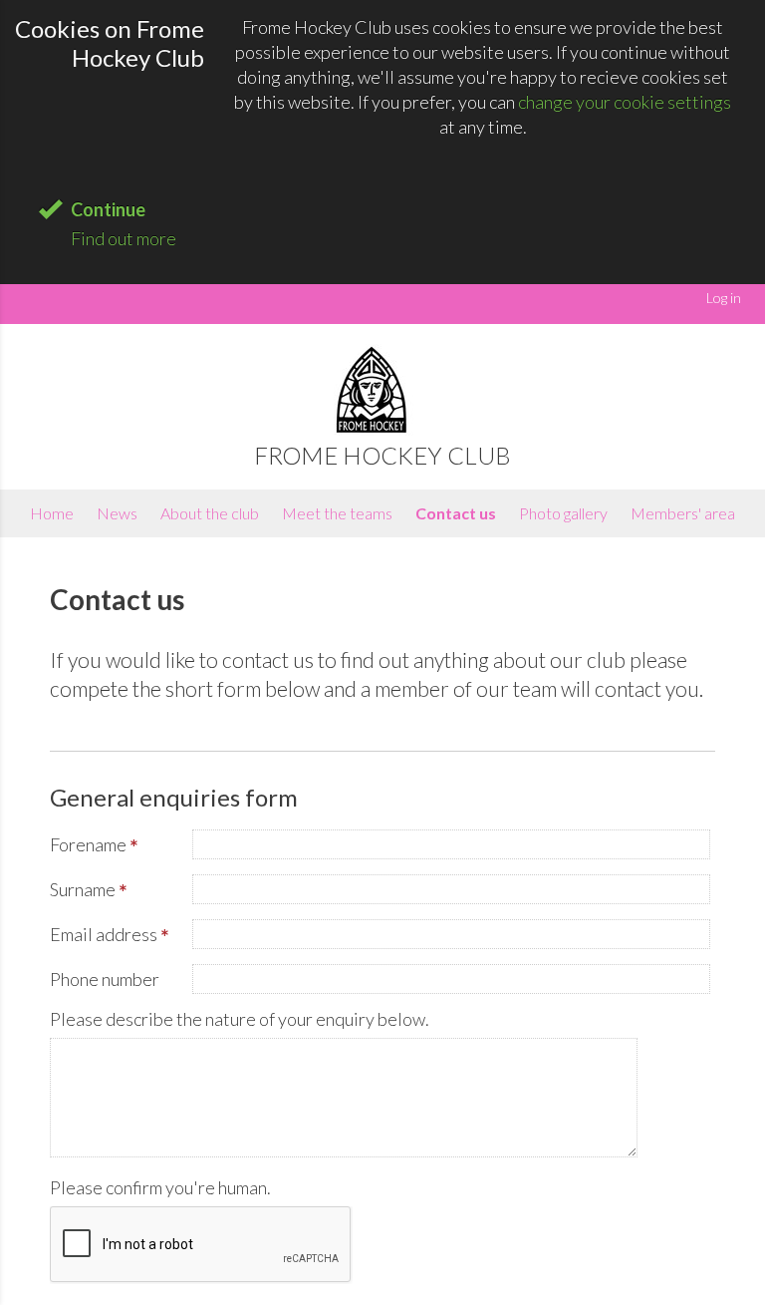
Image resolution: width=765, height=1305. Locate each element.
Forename (94, 846)
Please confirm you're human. (160, 1187)
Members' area (683, 512)
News (117, 512)
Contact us (455, 512)
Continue (108, 209)
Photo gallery (563, 512)
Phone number (104, 979)
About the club (209, 512)
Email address (109, 936)
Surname (89, 891)
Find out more (123, 238)
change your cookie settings (624, 102)
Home (52, 512)
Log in (723, 297)
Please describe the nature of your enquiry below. (239, 1019)
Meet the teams (337, 512)
